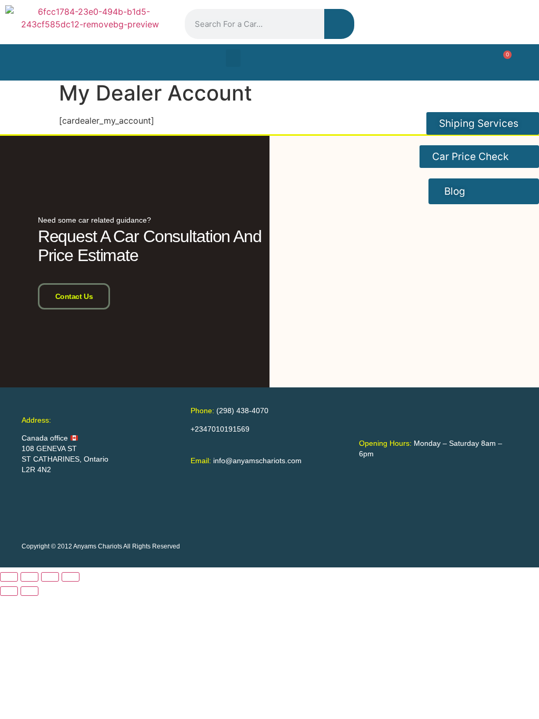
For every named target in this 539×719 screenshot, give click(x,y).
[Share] (50, 577)
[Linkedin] (410, 22)
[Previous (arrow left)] (9, 591)
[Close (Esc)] (70, 577)
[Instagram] (465, 22)
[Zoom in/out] (9, 577)
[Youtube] (492, 22)
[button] (233, 58)
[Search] (339, 24)
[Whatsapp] (520, 22)
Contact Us (74, 296)
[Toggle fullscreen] (29, 577)
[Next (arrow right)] (29, 591)
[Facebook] (438, 22)
